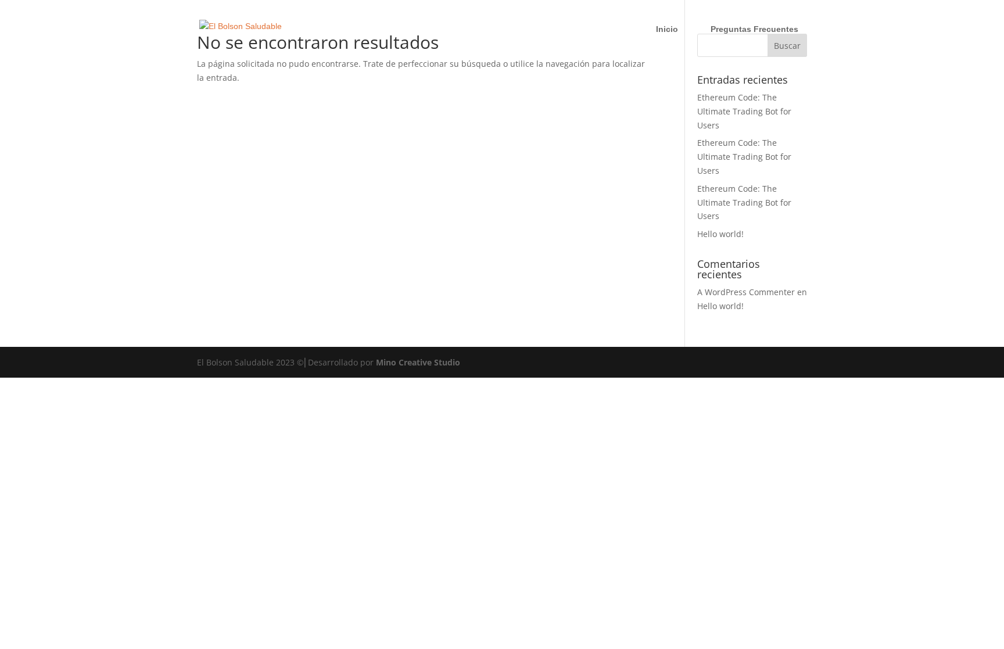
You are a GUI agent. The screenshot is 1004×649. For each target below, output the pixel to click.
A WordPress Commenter (746, 291)
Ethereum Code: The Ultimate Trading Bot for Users (744, 111)
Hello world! (720, 233)
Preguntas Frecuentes (754, 29)
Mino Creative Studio (418, 362)
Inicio (667, 29)
